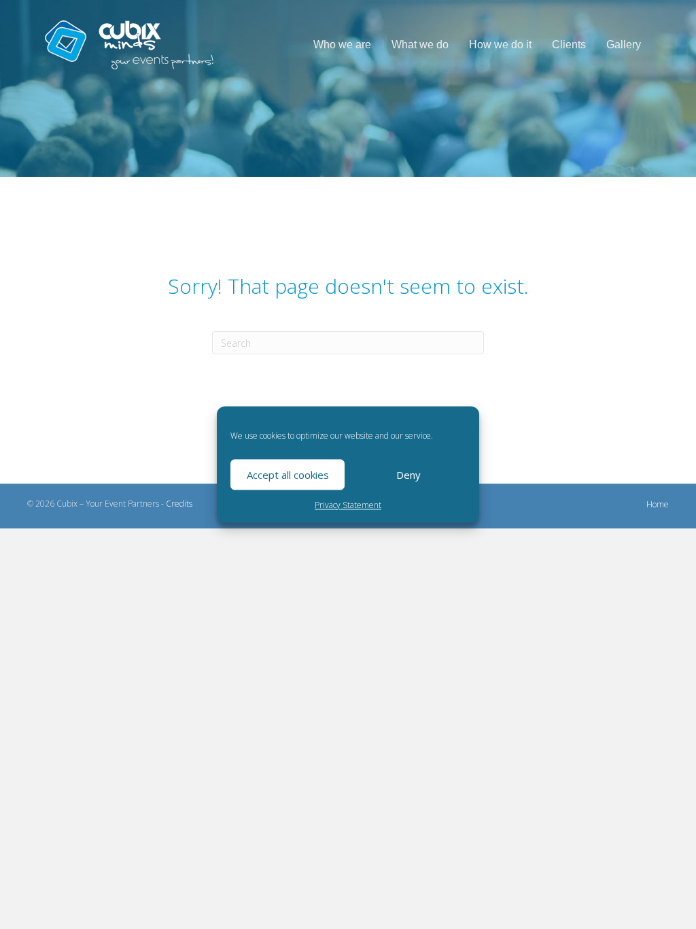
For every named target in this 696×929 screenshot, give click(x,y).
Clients (569, 44)
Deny (408, 475)
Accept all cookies (288, 475)
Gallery (623, 44)
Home (657, 504)
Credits (179, 503)
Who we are (342, 44)
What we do (420, 44)
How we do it (500, 44)
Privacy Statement (348, 505)
